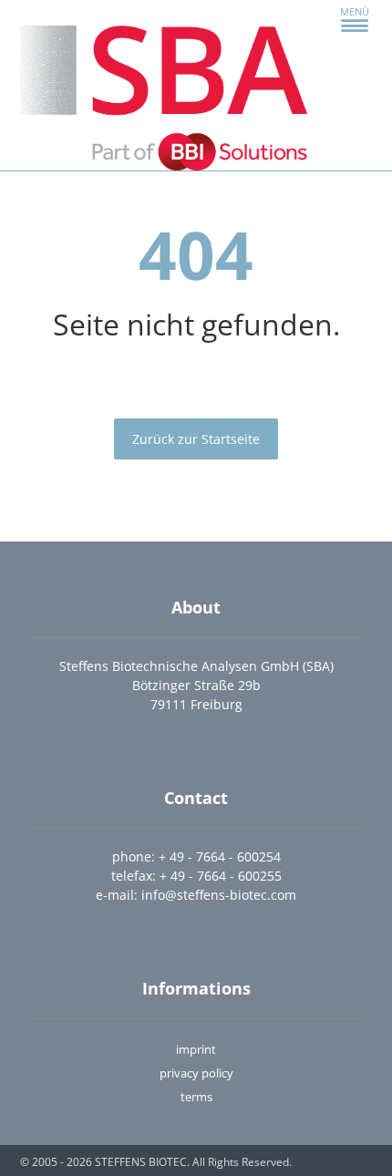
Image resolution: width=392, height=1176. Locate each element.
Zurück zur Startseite (196, 439)
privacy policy (196, 1073)
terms (196, 1096)
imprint (196, 1049)
